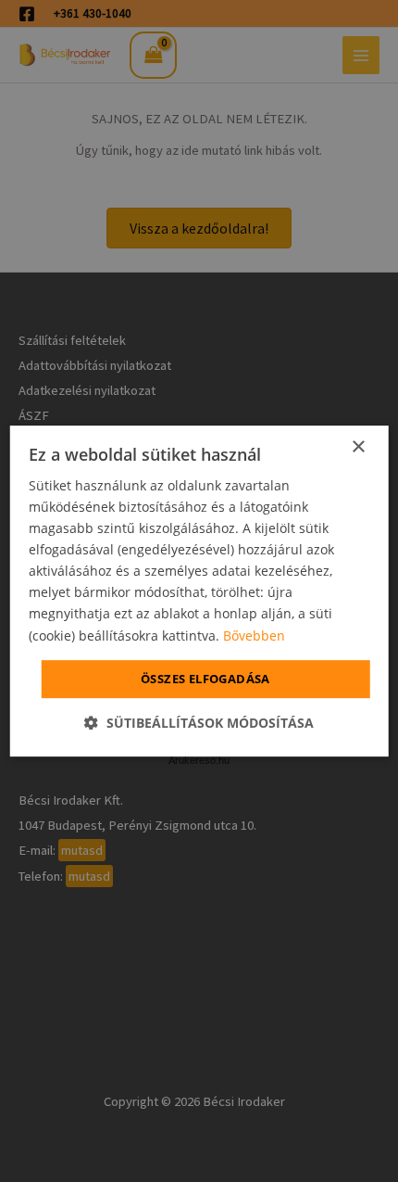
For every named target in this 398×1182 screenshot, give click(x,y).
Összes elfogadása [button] (205, 678)
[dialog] (199, 591)
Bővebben (254, 635)
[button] (199, 722)
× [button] (358, 447)
